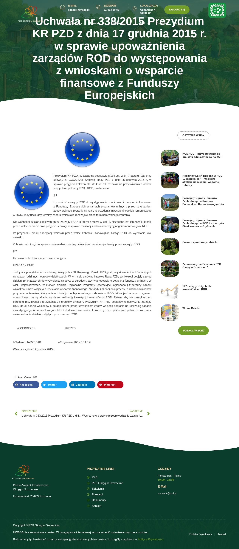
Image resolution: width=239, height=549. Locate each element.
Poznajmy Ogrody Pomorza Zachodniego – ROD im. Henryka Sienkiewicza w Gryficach (203, 223)
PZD (176, 22)
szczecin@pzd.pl (167, 493)
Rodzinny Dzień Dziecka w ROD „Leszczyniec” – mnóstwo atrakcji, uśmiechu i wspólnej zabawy (202, 180)
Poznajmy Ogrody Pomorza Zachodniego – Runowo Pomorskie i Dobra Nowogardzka (203, 201)
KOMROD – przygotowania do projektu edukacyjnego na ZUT (202, 155)
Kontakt (162, 22)
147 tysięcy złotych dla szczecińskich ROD (197, 288)
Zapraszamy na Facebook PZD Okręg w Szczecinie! (201, 266)
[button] (26, 384)
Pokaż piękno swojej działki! (200, 242)
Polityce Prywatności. (151, 539)
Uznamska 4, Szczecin (148, 11)
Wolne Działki (191, 308)
